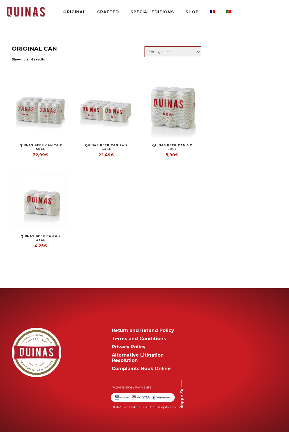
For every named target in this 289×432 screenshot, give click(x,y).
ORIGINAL (74, 12)
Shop (192, 12)
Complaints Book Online (141, 368)
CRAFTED (108, 12)
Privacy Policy (129, 346)
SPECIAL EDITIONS (152, 12)
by (182, 398)
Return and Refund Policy (143, 330)
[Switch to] (212, 12)
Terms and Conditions (139, 338)
